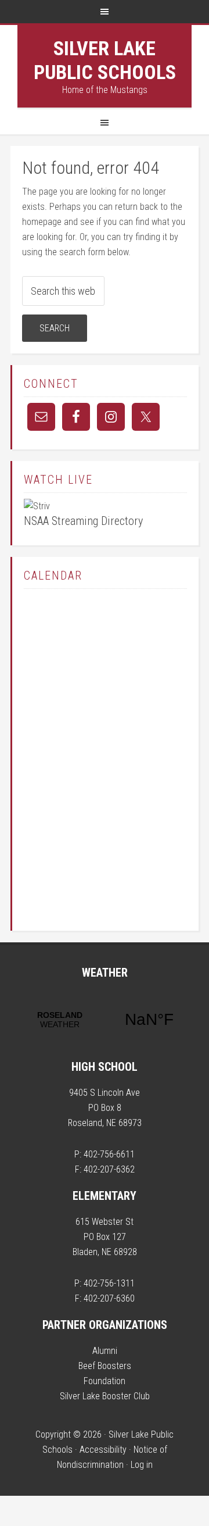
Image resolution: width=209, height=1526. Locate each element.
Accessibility (103, 1449)
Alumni (104, 1350)
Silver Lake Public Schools (105, 60)
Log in (142, 1464)
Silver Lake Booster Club (105, 1396)
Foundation (104, 1380)
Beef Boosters (104, 1365)
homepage (42, 221)
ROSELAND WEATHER (104, 1019)
